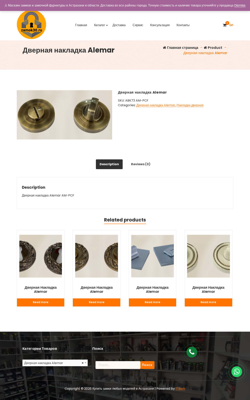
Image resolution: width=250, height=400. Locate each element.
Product (214, 47)
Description (109, 164)
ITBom (180, 388)
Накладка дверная (190, 105)
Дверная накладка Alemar (155, 105)
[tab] (109, 164)
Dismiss (240, 5)
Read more (40, 302)
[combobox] (55, 363)
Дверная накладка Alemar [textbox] (54, 363)
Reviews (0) (140, 164)
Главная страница (182, 47)
